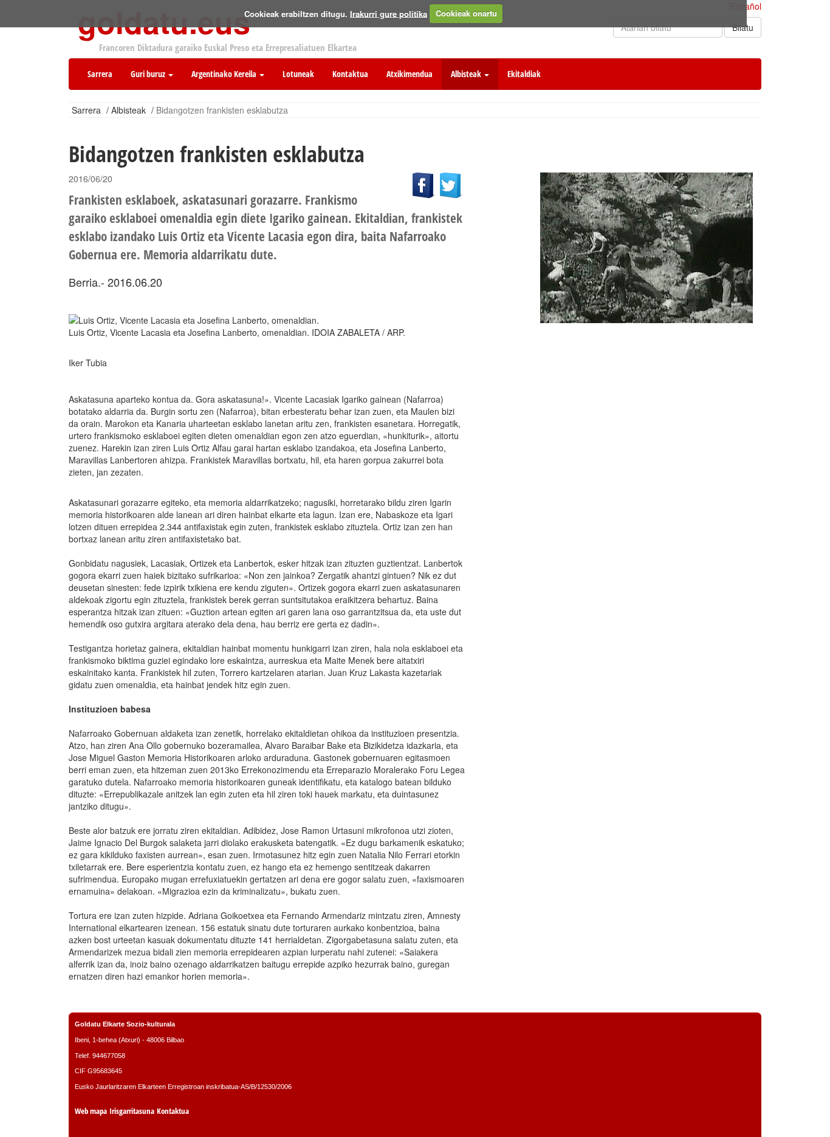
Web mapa (91, 1111)
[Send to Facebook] (426, 184)
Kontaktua (350, 74)
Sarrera (99, 74)
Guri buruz (149, 74)
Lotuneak (298, 74)
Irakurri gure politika (388, 13)
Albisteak (467, 74)
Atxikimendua (409, 74)
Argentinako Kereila (224, 74)
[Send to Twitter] (452, 184)
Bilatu (742, 27)
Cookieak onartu (466, 13)
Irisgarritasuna (131, 1111)
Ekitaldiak (524, 74)
